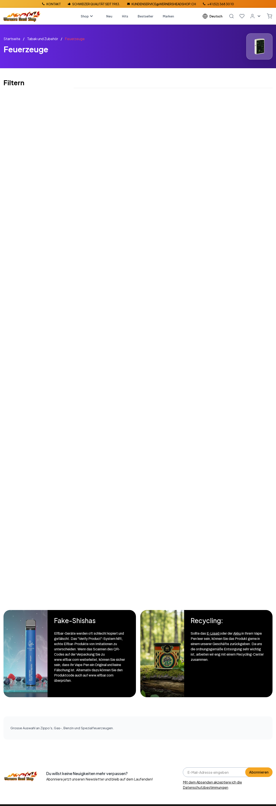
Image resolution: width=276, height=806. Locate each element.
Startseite (11, 38)
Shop (85, 16)
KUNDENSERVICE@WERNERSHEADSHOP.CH (164, 4)
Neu (109, 16)
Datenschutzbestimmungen (205, 787)
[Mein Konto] (256, 16)
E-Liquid (213, 633)
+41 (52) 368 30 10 (220, 4)
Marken (168, 16)
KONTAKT (53, 4)
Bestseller (145, 16)
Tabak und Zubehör (42, 38)
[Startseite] (22, 16)
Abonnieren (259, 772)
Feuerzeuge (75, 38)
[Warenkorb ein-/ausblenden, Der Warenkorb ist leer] (269, 16)
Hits (125, 16)
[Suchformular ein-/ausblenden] (231, 16)
